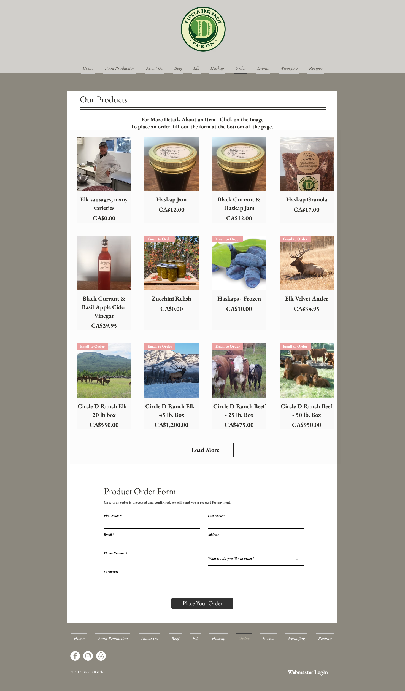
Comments (111, 572)
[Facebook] (75, 656)
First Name (111, 515)
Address (213, 534)
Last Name (215, 515)
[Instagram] (88, 656)
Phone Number (114, 553)
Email (108, 534)
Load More (205, 450)
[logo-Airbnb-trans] (101, 656)
